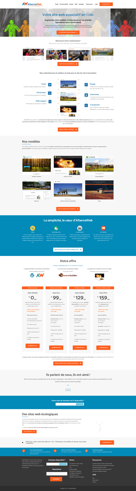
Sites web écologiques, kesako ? (99, 471)
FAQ (93, 478)
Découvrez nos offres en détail (67, 363)
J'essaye (79, 404)
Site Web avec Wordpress (75, 471)
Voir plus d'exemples (66, 64)
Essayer (63, 464)
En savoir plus (28, 432)
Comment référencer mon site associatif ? (102, 469)
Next (69, 390)
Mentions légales (73, 469)
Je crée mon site (106, 4)
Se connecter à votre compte (76, 464)
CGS (70, 467)
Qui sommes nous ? (73, 466)
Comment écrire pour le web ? (99, 467)
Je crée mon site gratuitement (67, 32)
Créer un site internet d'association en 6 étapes (103, 466)
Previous (67, 390)
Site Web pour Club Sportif (75, 473)
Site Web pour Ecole (74, 475)
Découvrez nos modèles (67, 209)
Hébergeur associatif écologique (76, 477)
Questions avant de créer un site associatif (102, 464)
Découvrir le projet (66, 129)
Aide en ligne (95, 480)
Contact (94, 482)
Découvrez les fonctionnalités (67, 249)
